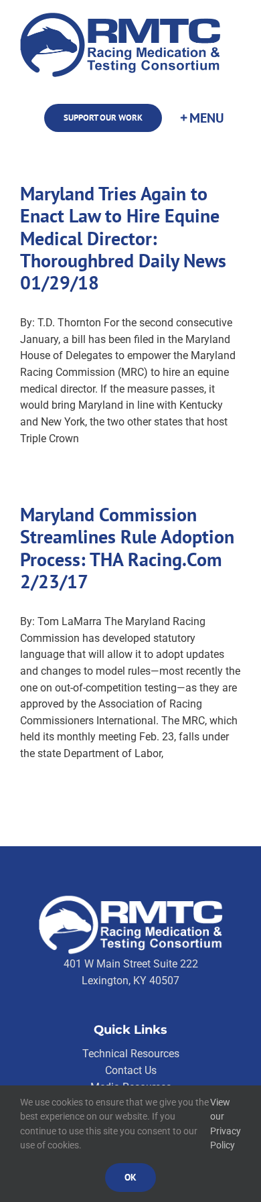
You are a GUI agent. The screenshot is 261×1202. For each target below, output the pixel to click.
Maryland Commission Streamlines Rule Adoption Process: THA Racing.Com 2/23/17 (127, 548)
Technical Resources (130, 1053)
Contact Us (131, 1070)
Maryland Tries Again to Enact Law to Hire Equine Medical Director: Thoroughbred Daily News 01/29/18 (123, 238)
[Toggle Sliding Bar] (201, 118)
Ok (130, 1177)
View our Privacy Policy (225, 1124)
